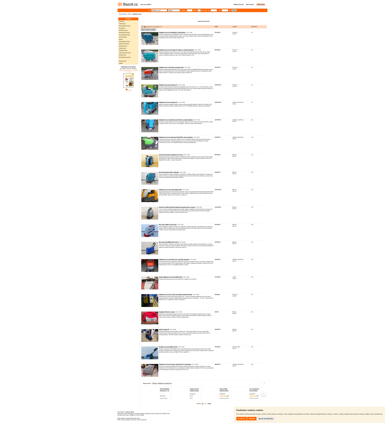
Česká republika (125, 419)
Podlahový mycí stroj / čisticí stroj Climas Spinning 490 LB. (175, 294)
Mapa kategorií (121, 418)
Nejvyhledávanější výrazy (133, 418)
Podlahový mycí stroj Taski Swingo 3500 (170, 189)
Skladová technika (124, 44)
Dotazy (125, 413)
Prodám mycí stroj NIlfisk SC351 (168, 347)
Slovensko (133, 419)
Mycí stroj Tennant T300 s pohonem (169, 172)
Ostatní (121, 63)
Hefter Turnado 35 (164, 329)
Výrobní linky (122, 55)
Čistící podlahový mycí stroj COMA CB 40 (171, 277)
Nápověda (120, 413)
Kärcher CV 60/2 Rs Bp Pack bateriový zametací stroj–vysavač (177, 207)
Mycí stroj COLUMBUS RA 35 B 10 (169, 242)
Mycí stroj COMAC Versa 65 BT (168, 224)
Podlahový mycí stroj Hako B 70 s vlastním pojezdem (174, 259)
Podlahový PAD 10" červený (167, 312)
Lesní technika (123, 37)
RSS (160, 413)
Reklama (141, 413)
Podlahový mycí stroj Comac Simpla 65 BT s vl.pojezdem (175, 364)
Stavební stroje (123, 46)
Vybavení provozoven (125, 53)
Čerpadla (121, 21)
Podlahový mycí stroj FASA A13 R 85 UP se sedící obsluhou (176, 120)
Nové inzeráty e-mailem (148, 29)
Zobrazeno (254, 26)
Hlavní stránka (123, 14)
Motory (121, 39)
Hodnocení (131, 413)
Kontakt (137, 413)
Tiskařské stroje (123, 50)
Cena (216, 26)
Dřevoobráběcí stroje (124, 26)
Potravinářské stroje (124, 41)
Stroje (129, 14)
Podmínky (147, 413)
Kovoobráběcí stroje (124, 35)
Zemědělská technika (125, 57)
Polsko (139, 419)
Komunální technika (124, 32)
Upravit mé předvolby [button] (265, 418)
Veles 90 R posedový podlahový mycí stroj (171, 154)
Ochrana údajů (155, 413)
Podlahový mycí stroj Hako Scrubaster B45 (171, 67)
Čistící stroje (122, 23)
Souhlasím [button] (241, 418)
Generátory (122, 28)
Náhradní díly (122, 61)
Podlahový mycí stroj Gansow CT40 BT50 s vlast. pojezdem (176, 137)
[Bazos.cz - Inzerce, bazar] (128, 5)
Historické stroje (123, 30)
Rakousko (144, 419)
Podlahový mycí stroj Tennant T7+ (168, 85)
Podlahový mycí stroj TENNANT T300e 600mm (172, 32)
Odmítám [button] (252, 418)
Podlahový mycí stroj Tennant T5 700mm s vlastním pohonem (176, 50)
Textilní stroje (122, 48)
